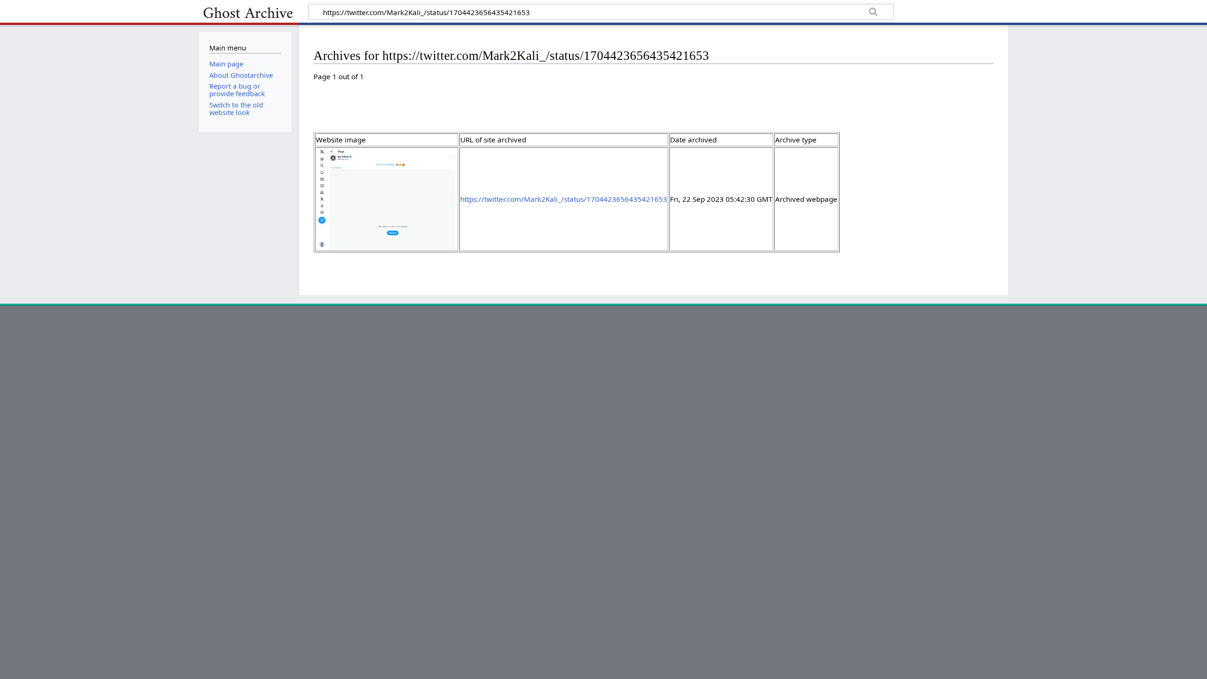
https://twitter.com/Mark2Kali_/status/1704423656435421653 (563, 199)
